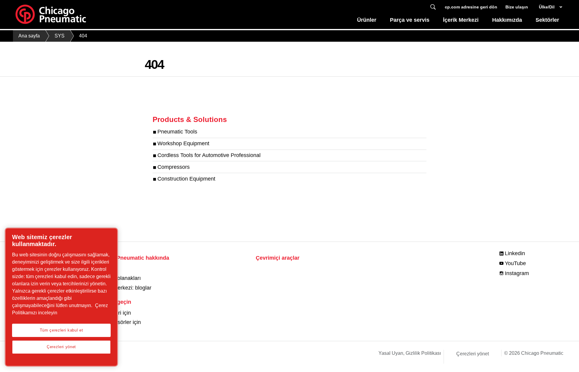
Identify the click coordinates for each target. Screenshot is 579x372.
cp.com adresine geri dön (471, 7)
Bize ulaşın (516, 7)
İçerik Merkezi (461, 20)
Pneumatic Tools (177, 132)
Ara (433, 7)
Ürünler (366, 20)
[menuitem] (366, 21)
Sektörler (547, 20)
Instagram (517, 273)
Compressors (173, 167)
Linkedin (515, 253)
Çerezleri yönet (472, 353)
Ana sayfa (29, 35)
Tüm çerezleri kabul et (61, 330)
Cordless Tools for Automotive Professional (209, 155)
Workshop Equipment (183, 144)
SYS (60, 35)
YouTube (515, 263)
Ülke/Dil (547, 7)
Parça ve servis (409, 20)
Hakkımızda (507, 20)
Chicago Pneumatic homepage (50, 14)
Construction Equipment (186, 179)
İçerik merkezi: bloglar (125, 288)
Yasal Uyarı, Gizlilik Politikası (409, 353)
